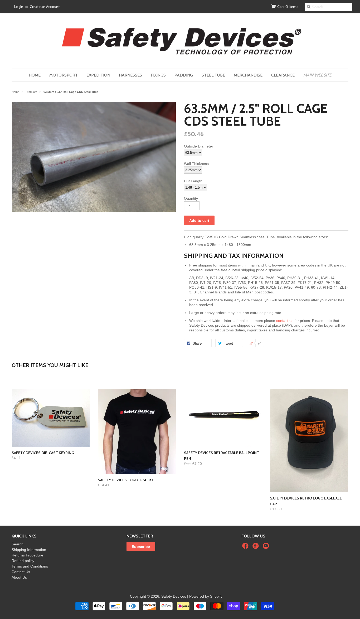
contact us (284, 320)
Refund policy (23, 561)
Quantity (191, 198)
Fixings (158, 75)
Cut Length (193, 181)
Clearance (283, 75)
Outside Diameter (198, 146)
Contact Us (21, 572)
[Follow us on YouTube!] (267, 547)
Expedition (98, 75)
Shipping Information (29, 549)
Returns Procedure (27, 555)
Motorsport (63, 75)
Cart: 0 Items (287, 6)
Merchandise (248, 75)
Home (35, 75)
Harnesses (130, 75)
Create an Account (45, 6)
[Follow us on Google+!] (256, 547)
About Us (19, 577)
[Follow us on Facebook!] (246, 547)
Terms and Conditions (30, 566)
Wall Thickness (196, 163)
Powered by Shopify (205, 596)
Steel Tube (213, 75)
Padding (183, 75)
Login (18, 6)
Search (17, 544)
